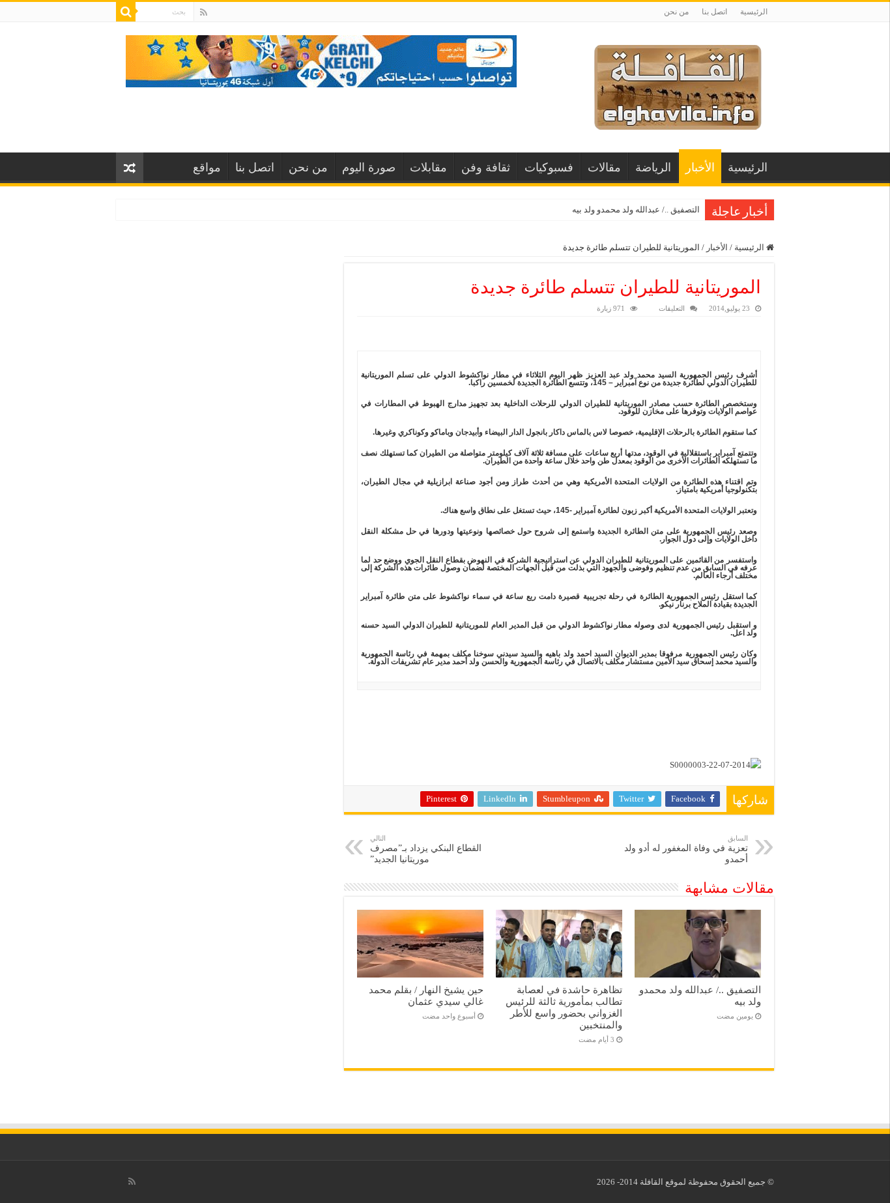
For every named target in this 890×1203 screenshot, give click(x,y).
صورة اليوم (368, 167)
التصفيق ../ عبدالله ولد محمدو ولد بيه (636, 209)
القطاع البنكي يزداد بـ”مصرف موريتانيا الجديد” (425, 849)
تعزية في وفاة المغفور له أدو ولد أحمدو (686, 849)
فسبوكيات (548, 167)
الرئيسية (754, 11)
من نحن (676, 11)
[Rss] (203, 12)
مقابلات (428, 167)
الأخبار (700, 167)
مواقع (207, 167)
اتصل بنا (714, 11)
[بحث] (126, 12)
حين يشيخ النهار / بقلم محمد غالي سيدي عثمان (426, 995)
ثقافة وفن (485, 167)
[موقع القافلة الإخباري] (678, 84)
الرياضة (653, 167)
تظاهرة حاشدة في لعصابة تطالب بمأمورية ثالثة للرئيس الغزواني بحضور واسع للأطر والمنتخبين (564, 1007)
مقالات (604, 167)
